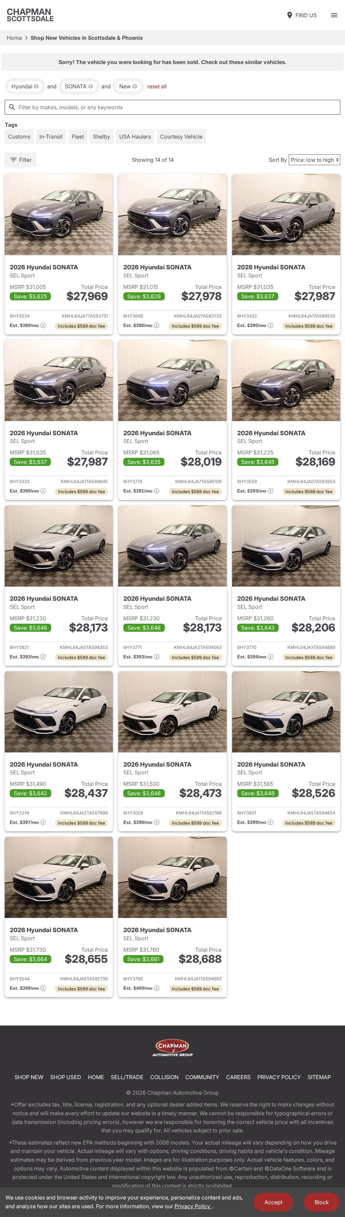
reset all (157, 86)
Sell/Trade (127, 1077)
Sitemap (319, 1077)
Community (202, 1077)
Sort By (278, 159)
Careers (238, 1077)
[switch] (334, 15)
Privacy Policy (279, 1077)
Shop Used (65, 1077)
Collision (164, 1077)
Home (14, 37)
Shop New (28, 1077)
